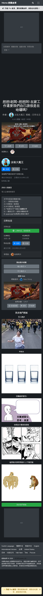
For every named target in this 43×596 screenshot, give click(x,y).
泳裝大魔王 (19, 114)
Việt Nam (19, 553)
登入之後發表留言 (8, 192)
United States (29, 549)
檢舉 (36, 146)
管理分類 (30, 47)
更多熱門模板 (21, 312)
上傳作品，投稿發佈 (22, 231)
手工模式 (21, 271)
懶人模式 (21, 266)
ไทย (26, 553)
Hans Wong (27, 279)
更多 (6, 50)
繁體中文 (19, 546)
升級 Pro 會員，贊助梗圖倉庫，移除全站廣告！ (22, 8)
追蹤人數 (7, 238)
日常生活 (36, 114)
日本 (3, 553)
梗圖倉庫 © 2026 (7, 558)
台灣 (20, 549)
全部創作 (6, 47)
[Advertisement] (21, 76)
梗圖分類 (14, 47)
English (36, 546)
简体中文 (28, 546)
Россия (32, 553)
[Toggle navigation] (38, 3)
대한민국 (10, 553)
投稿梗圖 (25, 238)
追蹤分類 (22, 47)
